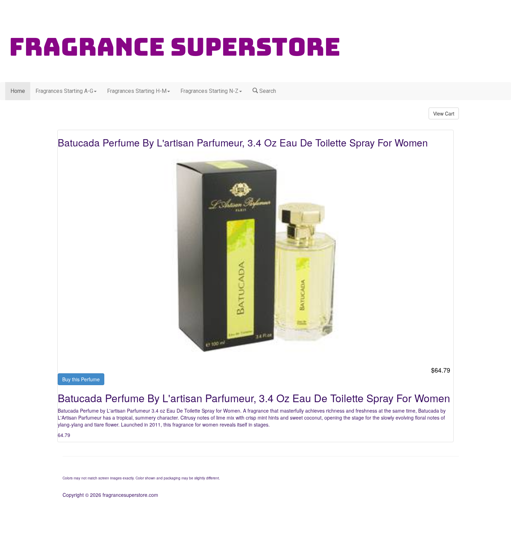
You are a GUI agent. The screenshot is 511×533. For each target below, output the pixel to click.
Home (17, 91)
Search (267, 91)
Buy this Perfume (81, 379)
